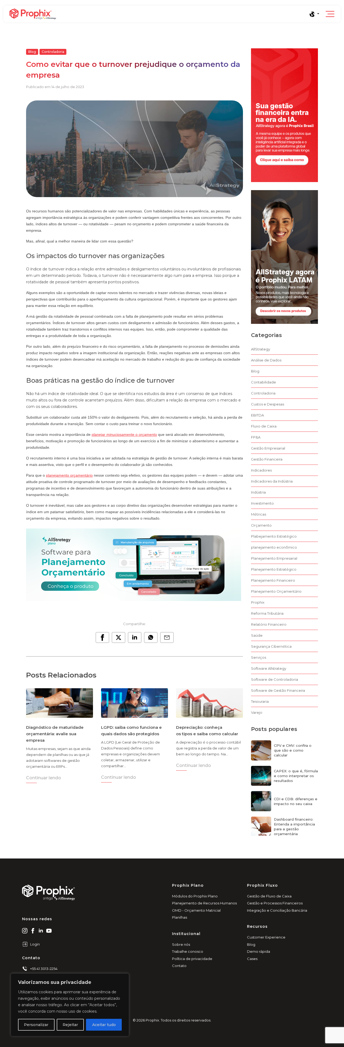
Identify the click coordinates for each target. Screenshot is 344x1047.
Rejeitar (70, 1024)
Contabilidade (263, 382)
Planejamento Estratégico (273, 569)
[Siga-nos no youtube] (49, 930)
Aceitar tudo (104, 1024)
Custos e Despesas (267, 404)
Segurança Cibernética (271, 646)
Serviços (258, 657)
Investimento (262, 503)
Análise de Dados (266, 360)
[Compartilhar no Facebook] (102, 637)
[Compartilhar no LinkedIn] (134, 637)
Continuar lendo (43, 777)
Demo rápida (258, 951)
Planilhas (179, 917)
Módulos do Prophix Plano (195, 896)
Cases (252, 959)
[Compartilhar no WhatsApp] (150, 637)
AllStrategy (260, 349)
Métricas (258, 514)
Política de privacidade (192, 959)
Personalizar (36, 1024)
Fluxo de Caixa (264, 426)
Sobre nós (181, 944)
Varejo (256, 712)
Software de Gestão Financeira (278, 690)
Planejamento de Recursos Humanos (204, 903)
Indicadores (261, 470)
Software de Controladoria (274, 679)
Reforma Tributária (267, 613)
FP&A (255, 437)
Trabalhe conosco (187, 951)
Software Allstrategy (268, 668)
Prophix (257, 602)
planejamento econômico (274, 547)
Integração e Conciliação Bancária (277, 910)
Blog (32, 52)
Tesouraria (260, 701)
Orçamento (261, 525)
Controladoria (53, 52)
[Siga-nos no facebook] (32, 930)
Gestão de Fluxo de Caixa (269, 896)
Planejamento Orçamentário (276, 591)
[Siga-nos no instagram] (24, 930)
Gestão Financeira (266, 459)
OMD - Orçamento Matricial (196, 910)
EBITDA (257, 415)
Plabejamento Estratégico (274, 536)
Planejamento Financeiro (273, 580)
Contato (179, 965)
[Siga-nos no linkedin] (41, 930)
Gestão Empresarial (268, 448)
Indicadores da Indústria (272, 481)
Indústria (258, 492)
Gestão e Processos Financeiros (275, 903)
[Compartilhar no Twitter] (118, 637)
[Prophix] (159, 14)
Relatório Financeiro (268, 624)
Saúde (257, 635)
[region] (70, 1004)
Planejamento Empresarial (274, 558)
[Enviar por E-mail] (167, 637)
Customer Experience (266, 937)
